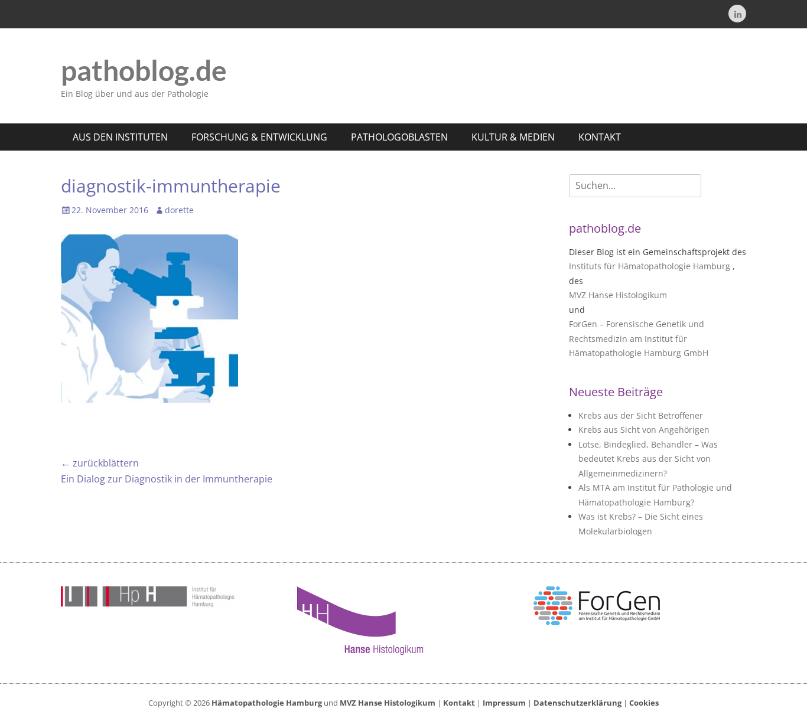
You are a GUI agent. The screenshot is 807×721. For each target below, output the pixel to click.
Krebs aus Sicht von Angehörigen (644, 429)
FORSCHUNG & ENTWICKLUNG (259, 137)
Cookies (644, 702)
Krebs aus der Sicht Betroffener (640, 415)
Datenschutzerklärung (577, 702)
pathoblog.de (144, 70)
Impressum (504, 702)
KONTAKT (599, 137)
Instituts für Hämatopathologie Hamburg (649, 266)
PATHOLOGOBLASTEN (399, 137)
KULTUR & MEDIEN (513, 137)
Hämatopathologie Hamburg (266, 702)
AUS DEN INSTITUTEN (120, 137)
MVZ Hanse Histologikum (618, 295)
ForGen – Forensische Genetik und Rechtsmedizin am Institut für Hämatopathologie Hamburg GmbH (638, 338)
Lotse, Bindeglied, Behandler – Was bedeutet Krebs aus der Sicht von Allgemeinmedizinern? (648, 459)
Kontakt (459, 702)
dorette (179, 210)
